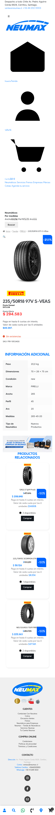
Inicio (8, 231)
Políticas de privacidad (27, 744)
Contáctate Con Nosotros (27, 714)
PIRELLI (23, 231)
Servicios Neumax (27, 728)
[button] (4, 237)
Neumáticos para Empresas (27, 723)
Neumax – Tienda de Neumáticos (27, 726)
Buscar (11, 224)
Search (13, 810)
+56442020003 (34, 767)
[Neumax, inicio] (27, 26)
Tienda (15, 231)
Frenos (29, 183)
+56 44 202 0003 (32, 8)
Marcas (46, 183)
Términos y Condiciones (27, 746)
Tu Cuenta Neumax (27, 730)
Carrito (49, 808)
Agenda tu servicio (20, 186)
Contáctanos (27, 741)
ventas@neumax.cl (13, 8)
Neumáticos (10, 183)
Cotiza (8, 186)
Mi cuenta (4, 810)
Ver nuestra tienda (27, 749)
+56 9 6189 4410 (31, 770)
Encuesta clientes (27, 718)
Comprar (27, 518)
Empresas (38, 183)
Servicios (21, 183)
